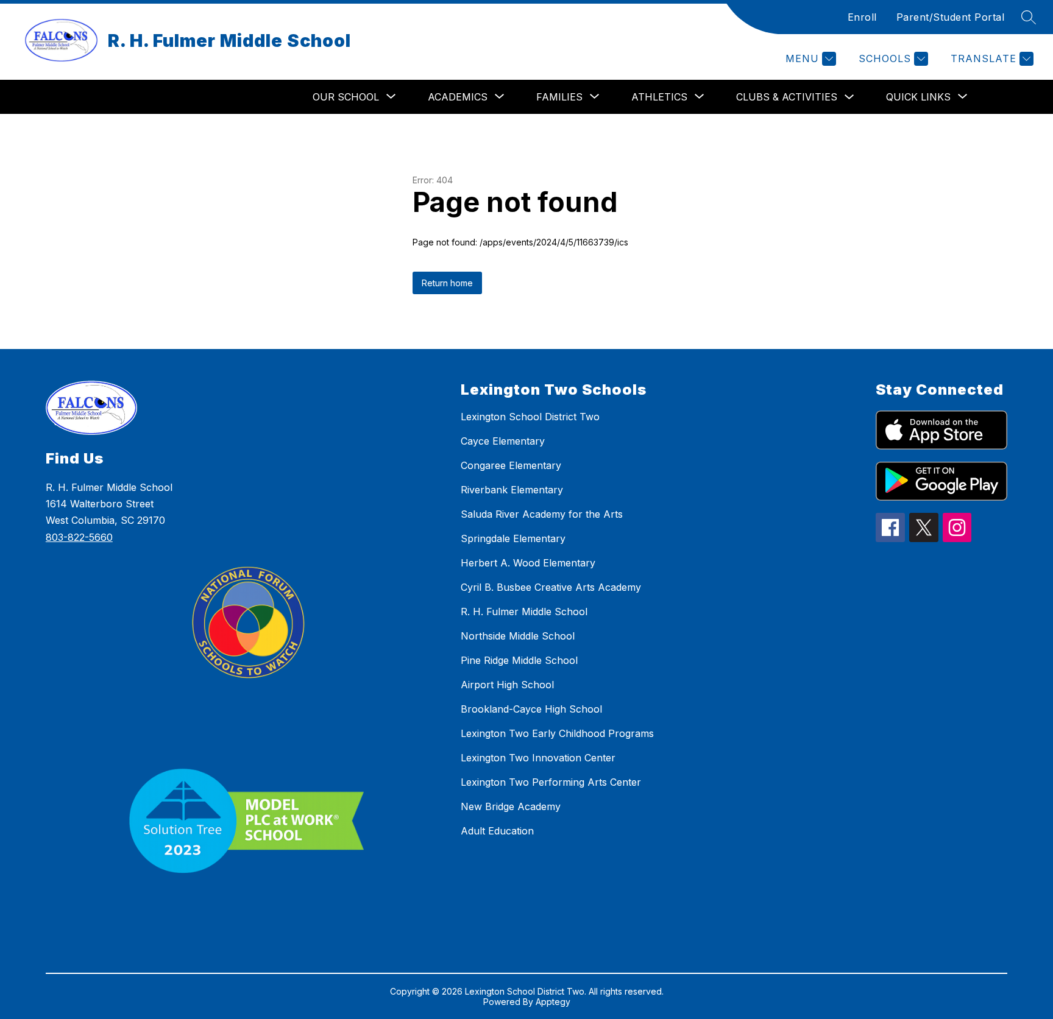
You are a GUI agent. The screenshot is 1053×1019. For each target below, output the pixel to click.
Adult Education (497, 831)
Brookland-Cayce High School (531, 709)
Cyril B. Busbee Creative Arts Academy (551, 587)
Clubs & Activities (786, 97)
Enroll (862, 17)
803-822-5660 (79, 537)
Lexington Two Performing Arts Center (551, 782)
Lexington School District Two (530, 417)
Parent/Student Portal (950, 17)
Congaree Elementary (511, 465)
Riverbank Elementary (512, 490)
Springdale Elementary (513, 538)
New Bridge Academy (511, 806)
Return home (447, 283)
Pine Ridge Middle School (519, 660)
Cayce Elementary (503, 441)
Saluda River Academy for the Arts (542, 514)
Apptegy (553, 1001)
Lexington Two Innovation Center (538, 758)
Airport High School (507, 685)
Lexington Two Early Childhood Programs (557, 733)
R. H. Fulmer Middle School (524, 611)
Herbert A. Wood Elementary (528, 563)
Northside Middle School (518, 636)
